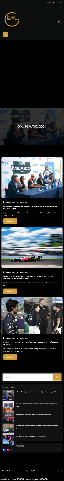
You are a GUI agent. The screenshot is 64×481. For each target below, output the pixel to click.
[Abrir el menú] (5, 34)
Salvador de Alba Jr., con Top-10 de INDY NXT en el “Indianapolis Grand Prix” (28, 277)
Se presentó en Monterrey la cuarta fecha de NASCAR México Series (30, 207)
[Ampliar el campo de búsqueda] (59, 23)
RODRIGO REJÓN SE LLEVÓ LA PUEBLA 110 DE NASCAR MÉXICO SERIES (33, 414)
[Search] (57, 377)
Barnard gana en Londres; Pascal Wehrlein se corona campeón (31, 436)
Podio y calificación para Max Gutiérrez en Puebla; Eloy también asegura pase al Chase (37, 392)
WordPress (37, 471)
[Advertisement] (32, 74)
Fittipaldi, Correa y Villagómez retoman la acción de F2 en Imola (31, 343)
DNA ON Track (6, 471)
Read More (10, 221)
